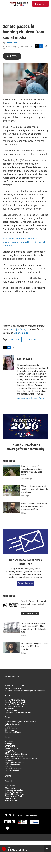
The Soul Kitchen (12, 771)
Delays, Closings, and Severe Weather (20, 722)
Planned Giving (11, 800)
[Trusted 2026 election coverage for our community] (25, 426)
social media (31, 339)
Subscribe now (25, 583)
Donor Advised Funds (14, 796)
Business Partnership (14, 790)
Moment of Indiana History (16, 754)
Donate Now (10, 786)
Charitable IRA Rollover (14, 794)
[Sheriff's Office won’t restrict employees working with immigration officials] (11, 507)
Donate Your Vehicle (13, 792)
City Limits (9, 730)
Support (8, 781)
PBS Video (9, 708)
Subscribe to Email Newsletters (18, 712)
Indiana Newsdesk (12, 724)
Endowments (10, 798)
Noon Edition (10, 726)
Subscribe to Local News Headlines (25, 562)
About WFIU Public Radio (15, 700)
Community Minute (13, 732)
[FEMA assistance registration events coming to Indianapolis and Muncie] (11, 490)
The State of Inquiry (13, 769)
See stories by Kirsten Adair (30, 397)
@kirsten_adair (21, 332)
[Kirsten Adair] (8, 362)
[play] (4, 848)
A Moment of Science (14, 756)
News (7, 717)
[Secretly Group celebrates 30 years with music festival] (11, 605)
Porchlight (9, 767)
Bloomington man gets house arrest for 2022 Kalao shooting (34, 646)
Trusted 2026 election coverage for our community (25, 447)
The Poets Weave (12, 765)
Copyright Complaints (13, 688)
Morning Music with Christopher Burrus (21, 758)
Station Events (11, 711)
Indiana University (29, 686)
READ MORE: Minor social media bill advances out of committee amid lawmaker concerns (25, 242)
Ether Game (10, 746)
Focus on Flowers (12, 748)
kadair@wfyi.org (18, 329)
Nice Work (9, 761)
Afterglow (9, 744)
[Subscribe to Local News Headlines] (25, 541)
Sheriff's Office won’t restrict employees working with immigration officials (34, 506)
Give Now (41, 4)
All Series (9, 742)
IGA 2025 (15, 339)
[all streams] (47, 848)
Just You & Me (11, 752)
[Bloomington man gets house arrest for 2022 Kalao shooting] (11, 647)
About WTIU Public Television (17, 704)
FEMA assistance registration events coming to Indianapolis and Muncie (34, 489)
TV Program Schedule (14, 706)
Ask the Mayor (11, 728)
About (7, 695)
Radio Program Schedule (15, 702)
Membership (10, 788)
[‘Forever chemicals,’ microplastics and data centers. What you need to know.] (11, 470)
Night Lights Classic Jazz (15, 763)
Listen (7, 737)
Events (8, 776)
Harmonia (9, 750)
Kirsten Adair (11, 42)
